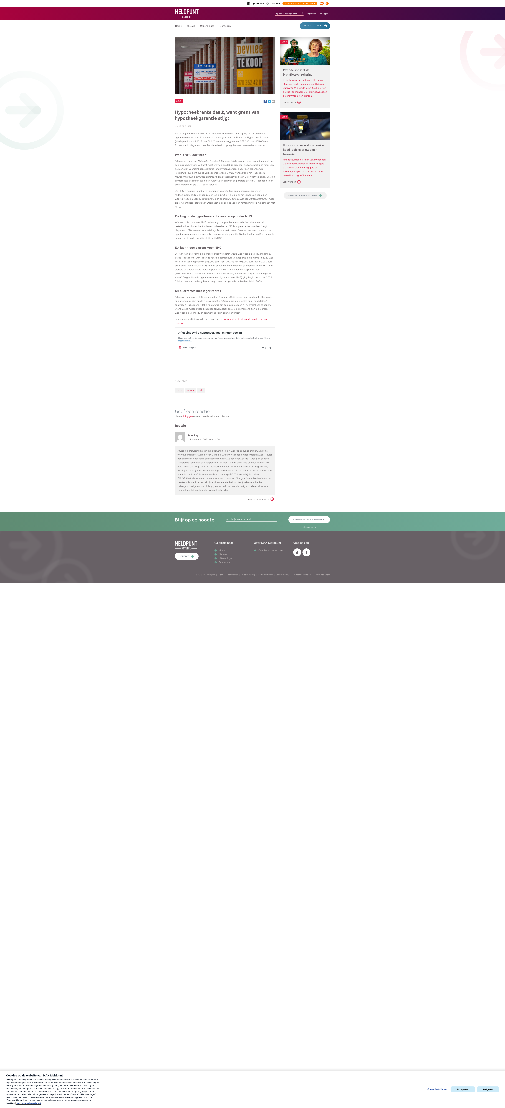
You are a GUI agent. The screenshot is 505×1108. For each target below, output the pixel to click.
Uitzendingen (207, 25)
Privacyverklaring (248, 575)
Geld (179, 101)
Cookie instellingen (322, 575)
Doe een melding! (313, 26)
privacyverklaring (309, 527)
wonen (190, 390)
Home (178, 25)
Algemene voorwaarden (228, 575)
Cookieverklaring (282, 575)
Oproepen (225, 25)
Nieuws (191, 25)
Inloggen (324, 13)
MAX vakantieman (265, 575)
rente (179, 390)
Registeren (311, 13)
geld (201, 390)
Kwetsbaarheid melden (302, 575)
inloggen (188, 416)
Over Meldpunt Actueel (270, 550)
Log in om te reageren (257, 499)
